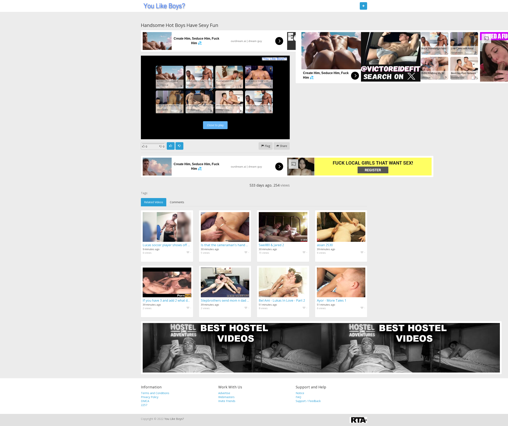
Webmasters (226, 397)
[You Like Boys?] (163, 6)
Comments (177, 202)
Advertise (224, 393)
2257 (144, 405)
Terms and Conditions (155, 393)
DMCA (145, 401)
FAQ (298, 397)
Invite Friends (226, 401)
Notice (300, 393)
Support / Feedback (308, 401)
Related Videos (153, 202)
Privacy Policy (149, 397)
